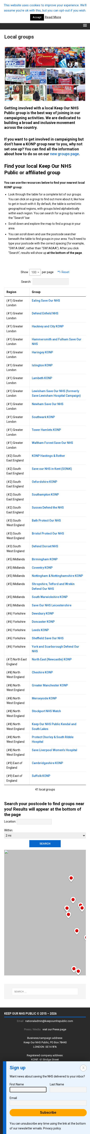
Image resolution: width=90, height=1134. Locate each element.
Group (36, 292)
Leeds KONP (40, 630)
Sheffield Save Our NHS (48, 638)
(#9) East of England (14, 765)
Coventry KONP (42, 567)
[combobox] (35, 272)
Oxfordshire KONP (44, 481)
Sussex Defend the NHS (48, 507)
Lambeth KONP (42, 378)
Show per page (37, 272)
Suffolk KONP (41, 776)
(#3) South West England (15, 523)
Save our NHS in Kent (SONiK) (52, 468)
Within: (8, 830)
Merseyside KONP (44, 698)
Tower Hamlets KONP (46, 429)
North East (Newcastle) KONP (52, 659)
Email (13, 1098)
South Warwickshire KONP (50, 597)
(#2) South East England (15, 458)
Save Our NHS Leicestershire (51, 605)
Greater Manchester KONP (50, 685)
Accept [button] (37, 17)
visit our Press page (54, 1029)
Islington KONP (42, 365)
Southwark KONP (43, 417)
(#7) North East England (16, 662)
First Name (17, 1084)
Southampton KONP (45, 494)
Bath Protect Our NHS (46, 520)
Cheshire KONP (42, 672)
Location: (10, 821)
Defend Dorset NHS (45, 546)
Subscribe (48, 1112)
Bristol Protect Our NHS (48, 533)
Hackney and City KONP (48, 326)
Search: (26, 281)
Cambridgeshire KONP (47, 763)
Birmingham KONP (45, 559)
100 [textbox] (33, 272)
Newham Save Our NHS (47, 404)
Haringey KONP (42, 352)
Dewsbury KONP (43, 613)
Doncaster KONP (43, 621)
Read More (53, 17)
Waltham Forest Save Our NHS (52, 442)
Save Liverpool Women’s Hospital (54, 750)
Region (11, 292)
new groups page (64, 154)
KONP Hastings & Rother (48, 455)
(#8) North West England (15, 675)
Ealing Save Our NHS (46, 300)
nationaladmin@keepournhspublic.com (49, 1021)
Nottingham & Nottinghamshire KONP (57, 575)
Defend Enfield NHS (45, 313)
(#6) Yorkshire (16, 613)
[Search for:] (45, 991)
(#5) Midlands (15, 559)
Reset (65, 272)
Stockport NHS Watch (46, 711)
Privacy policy (52, 1128)
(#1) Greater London (14, 303)
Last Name (57, 1084)
